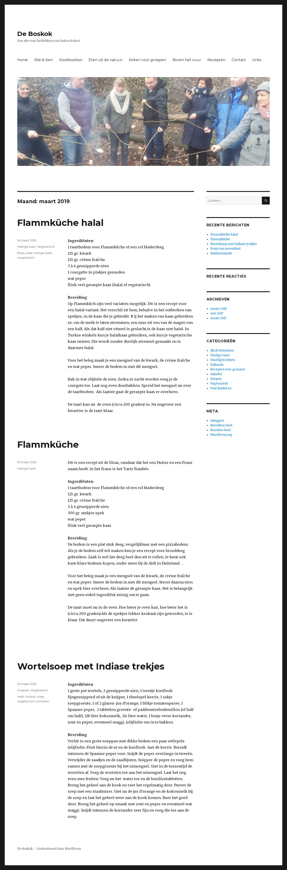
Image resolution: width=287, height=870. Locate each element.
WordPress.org (221, 435)
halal (29, 253)
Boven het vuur (186, 60)
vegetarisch (26, 257)
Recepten (216, 60)
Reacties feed (220, 430)
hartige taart (43, 253)
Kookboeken (70, 60)
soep (40, 696)
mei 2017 (216, 313)
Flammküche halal (60, 222)
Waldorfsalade (221, 253)
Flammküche (48, 444)
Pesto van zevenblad (225, 249)
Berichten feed (221, 425)
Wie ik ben (43, 60)
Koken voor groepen (147, 60)
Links (256, 60)
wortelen (42, 701)
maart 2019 (218, 309)
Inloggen (217, 421)
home (22, 60)
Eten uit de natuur (106, 60)
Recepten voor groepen (227, 369)
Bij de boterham (222, 350)
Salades (216, 374)
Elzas (20, 253)
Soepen (23, 690)
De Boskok (34, 34)
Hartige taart (26, 246)
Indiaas (30, 696)
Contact (239, 60)
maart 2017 (218, 318)
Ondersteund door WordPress (59, 849)
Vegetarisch (46, 246)
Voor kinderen (220, 388)
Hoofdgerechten (222, 360)
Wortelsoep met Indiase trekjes (90, 666)
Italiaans (216, 365)
